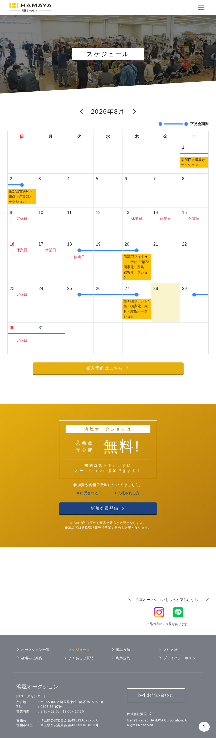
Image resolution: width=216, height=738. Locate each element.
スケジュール (79, 650)
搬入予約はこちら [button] (104, 368)
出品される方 (91, 493)
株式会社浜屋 (137, 714)
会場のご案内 (31, 658)
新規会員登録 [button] (105, 508)
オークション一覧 (35, 650)
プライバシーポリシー (181, 658)
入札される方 (128, 493)
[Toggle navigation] (201, 7)
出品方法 (123, 650)
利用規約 (123, 658)
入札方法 (170, 650)
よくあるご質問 (81, 658)
